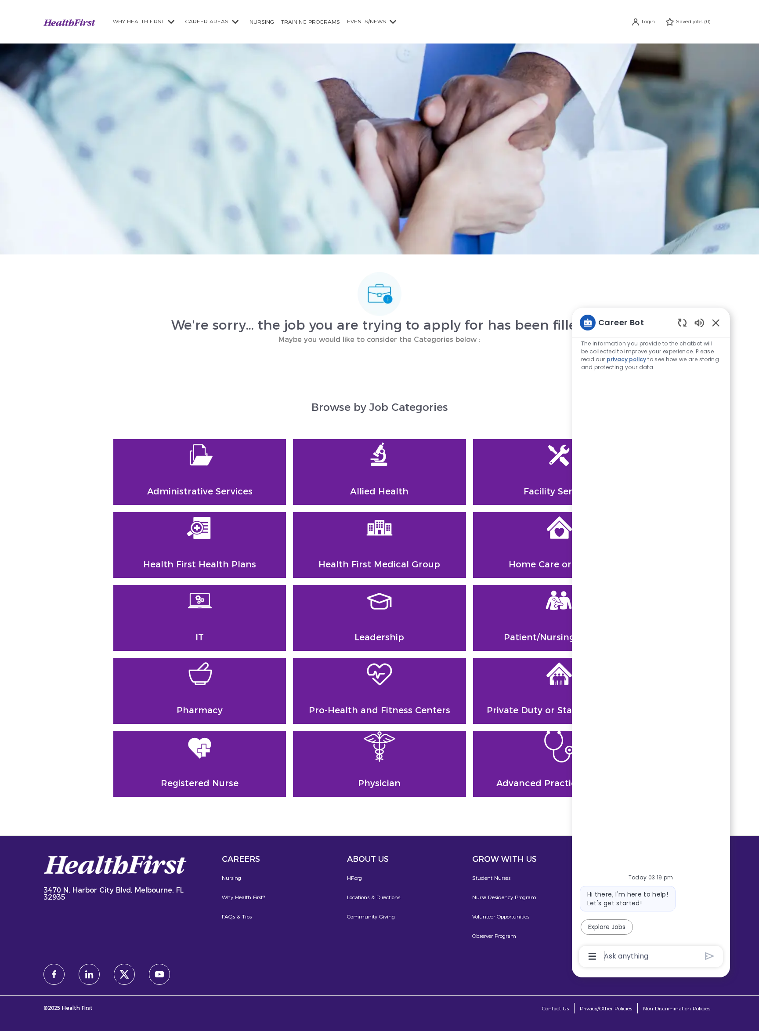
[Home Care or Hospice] (559, 545)
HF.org (354, 878)
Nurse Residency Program (504, 897)
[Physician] (379, 764)
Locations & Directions (373, 897)
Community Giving (371, 916)
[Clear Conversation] (682, 322)
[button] (643, 22)
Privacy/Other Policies (606, 1008)
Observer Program (494, 936)
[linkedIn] (89, 974)
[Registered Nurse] (199, 764)
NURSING (261, 21)
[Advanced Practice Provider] (559, 764)
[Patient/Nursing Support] (559, 618)
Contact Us (555, 1008)
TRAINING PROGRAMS (310, 21)
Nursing (231, 878)
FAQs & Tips (237, 916)
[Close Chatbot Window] (716, 322)
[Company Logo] (69, 21)
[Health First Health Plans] (199, 545)
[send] (709, 956)
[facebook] (54, 974)
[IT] (199, 618)
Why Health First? (243, 897)
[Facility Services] (559, 472)
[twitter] (124, 974)
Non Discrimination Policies (676, 1008)
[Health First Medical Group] (379, 545)
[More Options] (592, 956)
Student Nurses (491, 878)
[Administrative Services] (199, 472)
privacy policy (626, 359)
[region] (651, 639)
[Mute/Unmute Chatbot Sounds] (699, 322)
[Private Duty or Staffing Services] (559, 691)
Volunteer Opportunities (500, 916)
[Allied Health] (379, 472)
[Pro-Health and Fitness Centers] (379, 691)
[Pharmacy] (199, 691)
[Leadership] (379, 618)
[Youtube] (159, 974)
